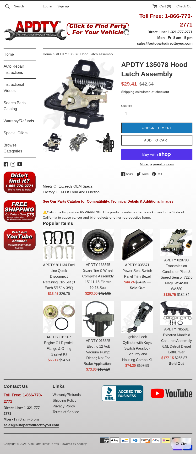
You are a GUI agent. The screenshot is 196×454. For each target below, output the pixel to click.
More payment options (157, 164)
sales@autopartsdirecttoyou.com (164, 43)
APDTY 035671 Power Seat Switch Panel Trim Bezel (137, 270)
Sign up (63, 6)
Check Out (184, 6)
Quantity (126, 106)
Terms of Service (66, 412)
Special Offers (15, 133)
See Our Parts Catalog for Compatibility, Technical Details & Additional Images (108, 201)
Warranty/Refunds (19, 121)
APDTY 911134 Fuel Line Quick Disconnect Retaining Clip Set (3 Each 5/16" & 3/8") (59, 276)
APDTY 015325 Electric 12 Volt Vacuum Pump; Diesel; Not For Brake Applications (98, 352)
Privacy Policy (64, 406)
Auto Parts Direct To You (43, 444)
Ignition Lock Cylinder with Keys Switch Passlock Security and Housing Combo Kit (137, 348)
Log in (47, 6)
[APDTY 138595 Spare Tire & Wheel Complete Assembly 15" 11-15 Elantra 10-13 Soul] (98, 245)
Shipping (127, 92)
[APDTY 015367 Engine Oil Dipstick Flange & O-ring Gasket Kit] (59, 317)
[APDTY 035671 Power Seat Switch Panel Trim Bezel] (137, 245)
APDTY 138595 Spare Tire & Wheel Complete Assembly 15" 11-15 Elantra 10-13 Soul (98, 276)
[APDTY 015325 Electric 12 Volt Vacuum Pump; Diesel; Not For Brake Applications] (98, 319)
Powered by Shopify (73, 444)
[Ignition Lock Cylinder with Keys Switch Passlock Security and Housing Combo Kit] (137, 317)
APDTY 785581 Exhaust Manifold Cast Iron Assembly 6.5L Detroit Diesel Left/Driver (176, 340)
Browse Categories (13, 148)
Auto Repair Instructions (14, 69)
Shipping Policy (64, 400)
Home (9, 54)
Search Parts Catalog (15, 106)
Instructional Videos (14, 87)
